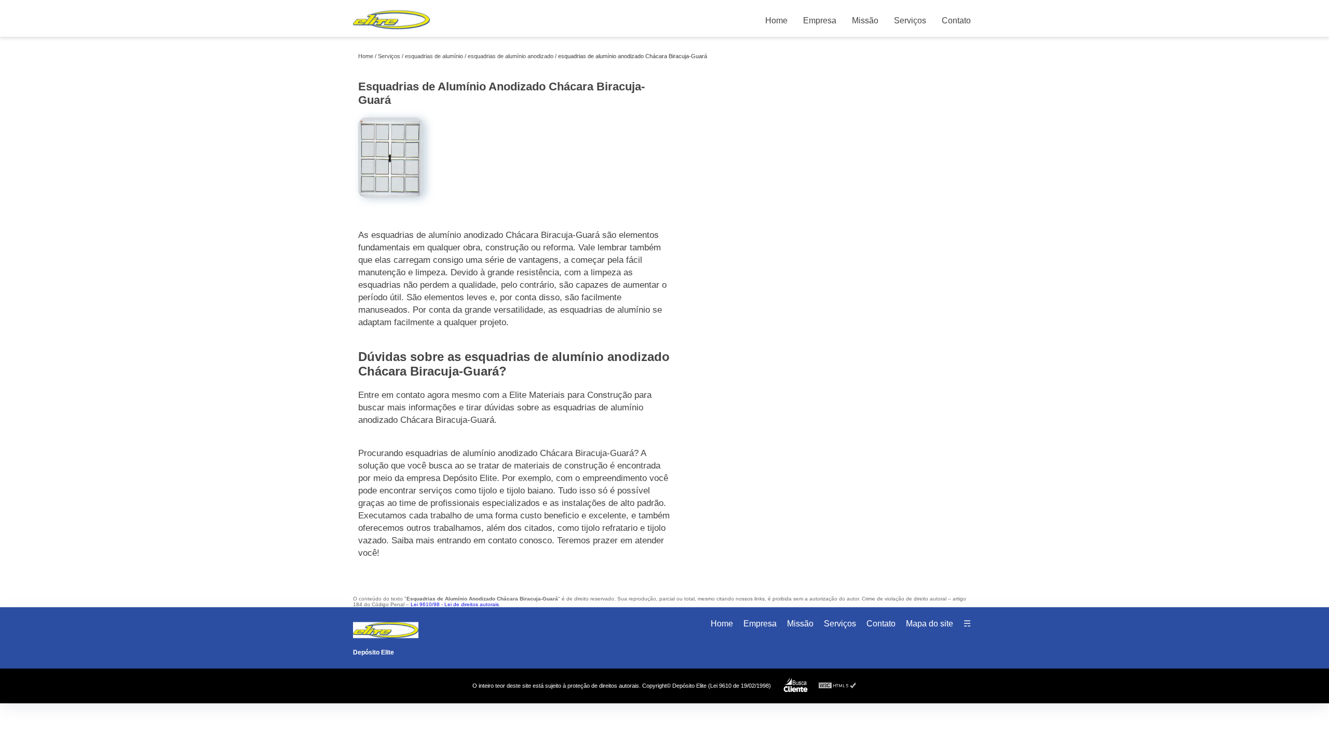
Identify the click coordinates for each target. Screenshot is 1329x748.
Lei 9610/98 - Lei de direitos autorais (455, 604)
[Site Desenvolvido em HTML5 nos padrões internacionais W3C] (837, 686)
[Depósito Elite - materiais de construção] (391, 31)
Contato (956, 20)
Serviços (910, 20)
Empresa (819, 20)
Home (776, 20)
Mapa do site (929, 623)
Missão (865, 20)
